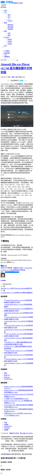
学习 (9, 17)
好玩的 (10, 39)
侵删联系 (7, 56)
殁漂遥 (6, 424)
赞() (2, 266)
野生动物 (10, 27)
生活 (9, 33)
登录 (5, 373)
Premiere (10, 21)
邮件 (9, 454)
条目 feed (7, 375)
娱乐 (5, 31)
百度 (5, 422)
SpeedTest (7, 427)
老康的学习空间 (18, 3)
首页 (5, 10)
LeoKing (3, 280)
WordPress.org (8, 379)
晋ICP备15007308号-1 (26, 433)
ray (7, 272)
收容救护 (10, 29)
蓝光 (9, 272)
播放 (12, 272)
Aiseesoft (16, 272)
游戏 (9, 35)
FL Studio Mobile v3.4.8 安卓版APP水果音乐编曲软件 (17, 292)
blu (6, 272)
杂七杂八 (7, 37)
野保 (5, 23)
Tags (5, 54)
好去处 (10, 43)
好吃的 (10, 41)
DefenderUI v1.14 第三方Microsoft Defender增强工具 (16, 288)
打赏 (5, 266)
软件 (9, 19)
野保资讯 (10, 25)
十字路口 (7, 51)
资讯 (9, 15)
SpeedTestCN (8, 426)
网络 (5, 13)
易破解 (6, 430)
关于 (5, 46)
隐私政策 (7, 53)
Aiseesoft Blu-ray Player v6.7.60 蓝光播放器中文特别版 (16, 68)
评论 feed (7, 377)
